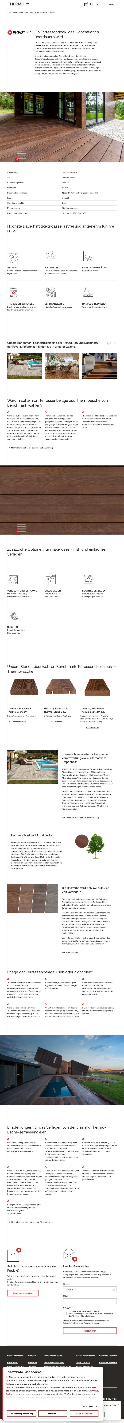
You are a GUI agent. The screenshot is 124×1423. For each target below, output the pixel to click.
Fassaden (32, 1362)
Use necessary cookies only (21, 1413)
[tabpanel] (24, 366)
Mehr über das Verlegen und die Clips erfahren (31, 1222)
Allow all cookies (84, 1413)
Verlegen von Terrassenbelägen (58, 1366)
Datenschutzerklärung (71, 1323)
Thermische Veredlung (54, 1362)
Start (9, 12)
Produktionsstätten (84, 1366)
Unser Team (12, 1362)
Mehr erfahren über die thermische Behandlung (32, 448)
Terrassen (32, 1366)
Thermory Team (83, 1362)
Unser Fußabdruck (15, 1366)
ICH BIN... (67, 1284)
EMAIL (66, 1296)
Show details (88, 1406)
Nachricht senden (22, 1293)
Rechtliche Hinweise (108, 1362)
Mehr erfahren (19, 721)
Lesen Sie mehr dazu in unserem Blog (82, 817)
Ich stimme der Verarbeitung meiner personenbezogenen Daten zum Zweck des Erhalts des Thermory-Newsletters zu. (91, 1313)
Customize (51, 1413)
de (97, 4)
